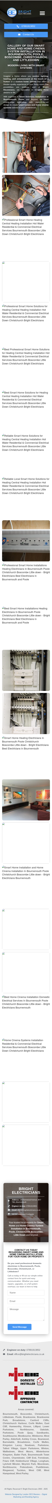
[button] (42, 13)
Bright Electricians (26, 1191)
